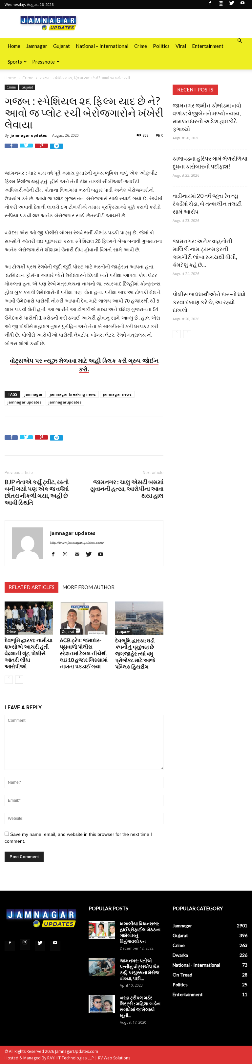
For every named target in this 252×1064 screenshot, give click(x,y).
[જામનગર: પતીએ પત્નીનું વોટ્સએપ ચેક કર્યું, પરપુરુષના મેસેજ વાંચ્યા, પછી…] (102, 967)
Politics (161, 46)
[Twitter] (232, 5)
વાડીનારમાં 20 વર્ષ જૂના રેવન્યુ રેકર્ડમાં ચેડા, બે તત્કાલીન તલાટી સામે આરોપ (207, 203)
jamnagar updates (28, 135)
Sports (15, 62)
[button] (239, 41)
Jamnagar (36, 46)
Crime (140, 46)
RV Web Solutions (114, 1058)
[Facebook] (210, 5)
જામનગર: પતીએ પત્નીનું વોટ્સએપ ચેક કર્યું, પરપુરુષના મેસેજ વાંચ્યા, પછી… (140, 969)
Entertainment (207, 46)
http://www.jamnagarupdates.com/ (77, 542)
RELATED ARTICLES (31, 587)
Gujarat (61, 46)
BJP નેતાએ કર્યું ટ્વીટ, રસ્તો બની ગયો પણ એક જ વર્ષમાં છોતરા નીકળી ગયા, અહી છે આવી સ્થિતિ (37, 492)
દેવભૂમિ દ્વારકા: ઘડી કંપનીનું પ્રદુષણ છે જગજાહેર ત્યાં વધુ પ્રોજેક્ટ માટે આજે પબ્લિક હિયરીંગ (135, 653)
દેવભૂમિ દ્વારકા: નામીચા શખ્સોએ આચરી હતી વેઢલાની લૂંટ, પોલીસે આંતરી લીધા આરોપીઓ (28, 653)
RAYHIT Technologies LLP (70, 1058)
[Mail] (79, 554)
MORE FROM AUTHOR (88, 587)
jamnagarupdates (65, 402)
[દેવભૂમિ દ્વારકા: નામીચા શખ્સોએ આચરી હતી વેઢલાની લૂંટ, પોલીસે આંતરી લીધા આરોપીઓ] (29, 618)
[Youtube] (242, 5)
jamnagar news (117, 394)
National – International (102, 46)
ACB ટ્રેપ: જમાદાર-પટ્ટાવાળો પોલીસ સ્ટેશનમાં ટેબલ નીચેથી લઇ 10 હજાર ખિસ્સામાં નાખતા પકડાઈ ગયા (84, 653)
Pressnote (43, 62)
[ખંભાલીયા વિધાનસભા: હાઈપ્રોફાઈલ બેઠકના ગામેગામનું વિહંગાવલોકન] (102, 930)
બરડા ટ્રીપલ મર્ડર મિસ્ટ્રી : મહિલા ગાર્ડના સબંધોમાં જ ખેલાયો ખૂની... (140, 1006)
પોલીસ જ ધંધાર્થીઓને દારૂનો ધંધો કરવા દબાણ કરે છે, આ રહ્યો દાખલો (209, 302)
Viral (181, 46)
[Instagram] (221, 5)
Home (14, 46)
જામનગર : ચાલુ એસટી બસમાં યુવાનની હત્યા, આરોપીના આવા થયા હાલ (126, 489)
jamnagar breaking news (73, 394)
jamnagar (34, 394)
